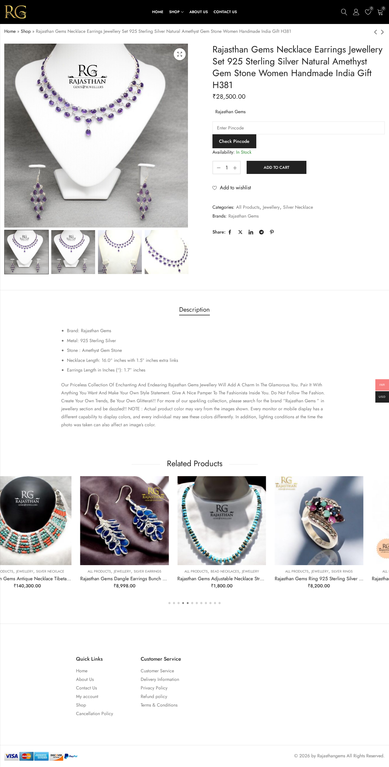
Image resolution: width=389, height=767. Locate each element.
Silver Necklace (298, 207)
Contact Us (86, 688)
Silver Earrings (71, 571)
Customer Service (157, 670)
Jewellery (271, 207)
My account (87, 696)
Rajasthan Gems (230, 111)
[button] (169, 603)
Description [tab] (194, 309)
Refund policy (154, 696)
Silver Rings (266, 571)
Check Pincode (234, 141)
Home (10, 31)
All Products (247, 207)
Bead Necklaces (149, 571)
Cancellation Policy (94, 713)
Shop (26, 31)
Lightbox (180, 54)
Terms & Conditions (159, 705)
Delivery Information (160, 679)
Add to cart (276, 167)
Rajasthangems (331, 755)
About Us (85, 679)
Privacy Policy (154, 688)
